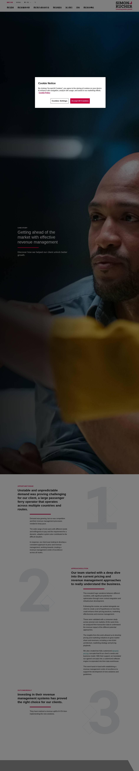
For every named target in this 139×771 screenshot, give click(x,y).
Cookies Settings (59, 101)
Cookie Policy (44, 93)
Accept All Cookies (80, 101)
